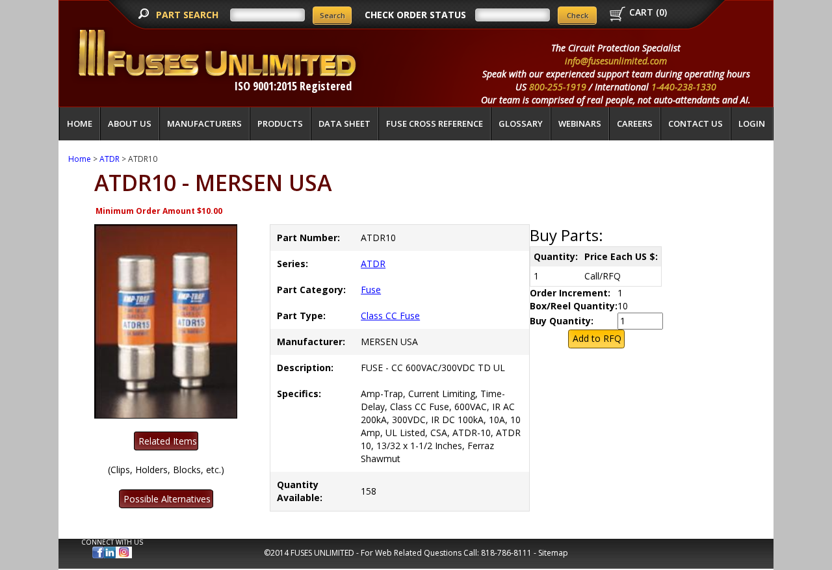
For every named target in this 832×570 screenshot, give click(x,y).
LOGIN (751, 123)
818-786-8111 (506, 552)
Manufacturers (204, 123)
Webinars (579, 123)
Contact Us (695, 123)
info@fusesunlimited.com (616, 61)
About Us (129, 123)
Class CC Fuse (390, 315)
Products (280, 123)
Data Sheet (344, 123)
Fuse (371, 289)
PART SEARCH (188, 14)
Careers (635, 123)
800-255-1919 (557, 87)
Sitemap (553, 552)
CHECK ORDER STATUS (415, 14)
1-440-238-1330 (683, 87)
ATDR (109, 158)
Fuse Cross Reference (434, 123)
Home (79, 123)
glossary (521, 123)
